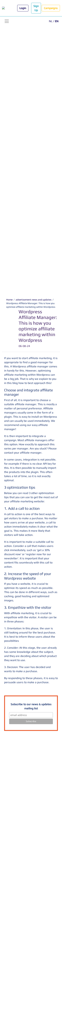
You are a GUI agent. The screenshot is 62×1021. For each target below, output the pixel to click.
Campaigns (51, 8)
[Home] (6, 8)
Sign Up (36, 8)
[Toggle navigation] (6, 21)
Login (22, 8)
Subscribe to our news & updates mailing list (31, 706)
